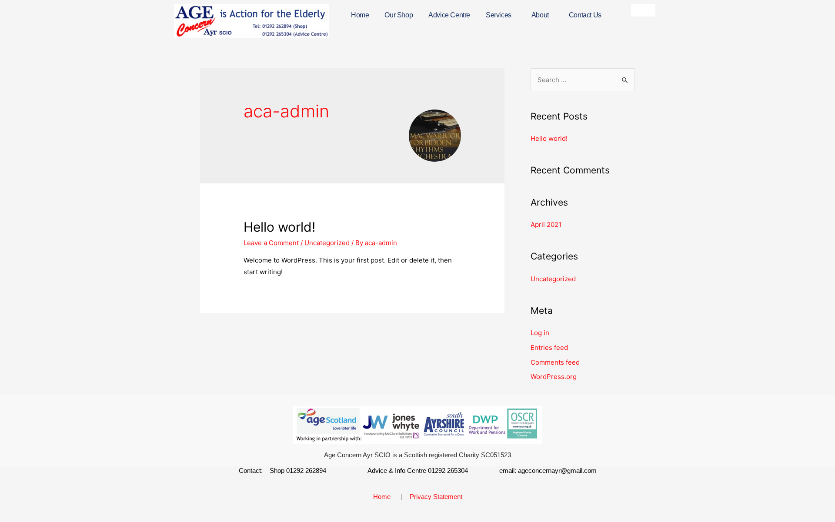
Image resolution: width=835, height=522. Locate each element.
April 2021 (546, 224)
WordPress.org (554, 376)
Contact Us (585, 15)
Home (360, 15)
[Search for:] (583, 80)
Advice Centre (449, 15)
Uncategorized (327, 243)
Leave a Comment (271, 243)
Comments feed (555, 362)
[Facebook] (637, 10)
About (540, 15)
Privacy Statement (436, 496)
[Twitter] (649, 10)
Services (498, 15)
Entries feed (549, 347)
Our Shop (398, 15)
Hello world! (279, 227)
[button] (501, 15)
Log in (540, 333)
